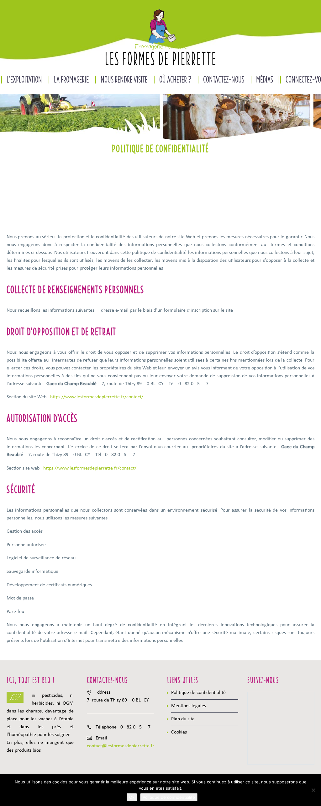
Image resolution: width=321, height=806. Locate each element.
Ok (131, 797)
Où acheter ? (175, 79)
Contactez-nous (223, 79)
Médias (264, 79)
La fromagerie (71, 79)
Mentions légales (188, 705)
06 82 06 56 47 (135, 727)
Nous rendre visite (124, 79)
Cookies (179, 732)
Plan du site (183, 719)
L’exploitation (24, 79)
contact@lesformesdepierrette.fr (120, 746)
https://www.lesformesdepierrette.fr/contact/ (96, 397)
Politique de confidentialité (198, 692)
